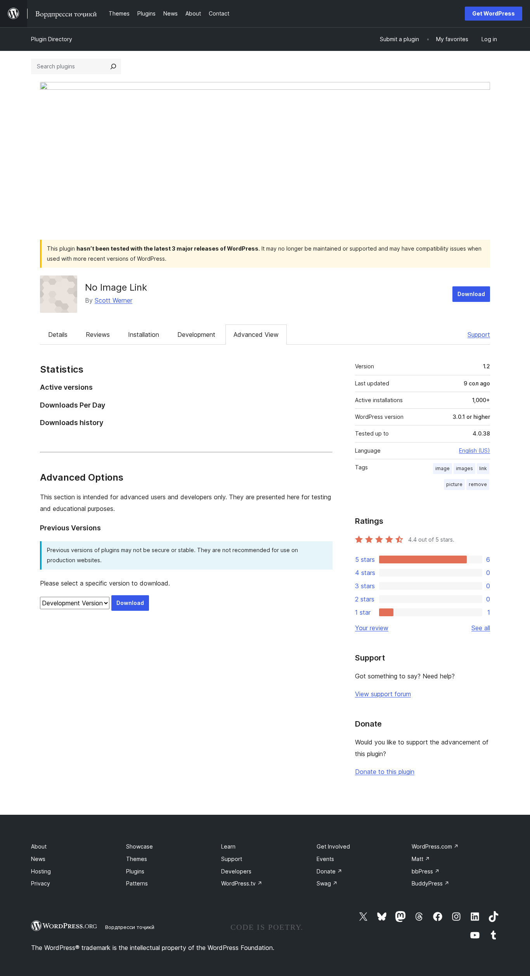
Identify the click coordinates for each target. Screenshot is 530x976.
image (442, 468)
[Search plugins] (113, 66)
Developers (236, 871)
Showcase (139, 846)
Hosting (41, 871)
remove (478, 484)
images (464, 468)
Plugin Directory (51, 39)
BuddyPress (430, 883)
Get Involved (333, 846)
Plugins (135, 871)
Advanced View (256, 334)
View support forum (383, 694)
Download (471, 294)
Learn (228, 846)
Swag (327, 883)
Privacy (40, 883)
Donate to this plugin (384, 772)
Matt (421, 859)
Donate (329, 871)
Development (196, 334)
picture (454, 484)
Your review (371, 628)
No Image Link (116, 287)
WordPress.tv (241, 883)
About (39, 846)
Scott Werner (113, 300)
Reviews (98, 334)
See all (480, 628)
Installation (143, 334)
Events (325, 859)
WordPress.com (435, 846)
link (483, 468)
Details (58, 334)
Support (479, 334)
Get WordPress (493, 13)
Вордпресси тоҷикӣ (129, 927)
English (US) (474, 450)
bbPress (426, 871)
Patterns (137, 883)
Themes (136, 859)
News (38, 859)
